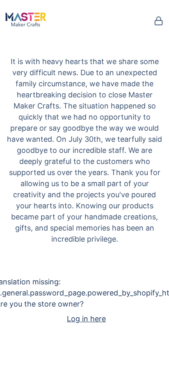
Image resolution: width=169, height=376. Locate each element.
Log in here (86, 318)
